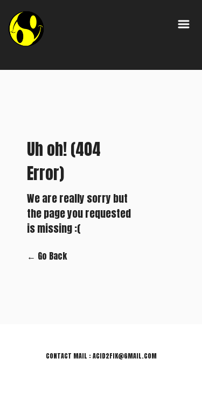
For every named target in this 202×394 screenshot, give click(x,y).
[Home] (26, 28)
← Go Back (47, 255)
